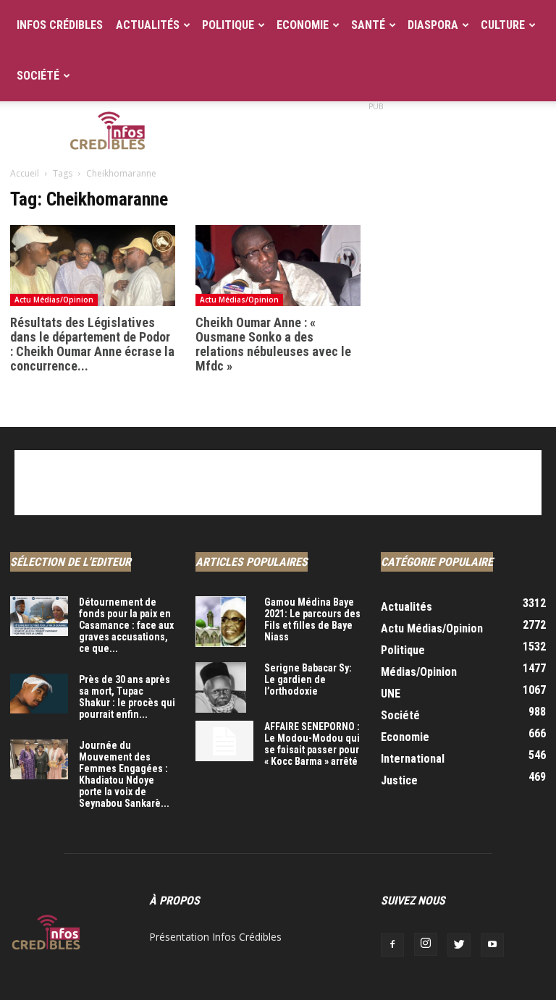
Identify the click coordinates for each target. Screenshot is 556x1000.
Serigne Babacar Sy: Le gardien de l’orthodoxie (308, 679)
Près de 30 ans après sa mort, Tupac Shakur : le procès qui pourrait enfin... (127, 697)
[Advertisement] (375, 133)
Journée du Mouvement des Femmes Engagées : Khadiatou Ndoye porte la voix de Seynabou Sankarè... (124, 774)
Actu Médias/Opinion (53, 300)
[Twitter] (459, 945)
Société (38, 75)
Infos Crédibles (60, 25)
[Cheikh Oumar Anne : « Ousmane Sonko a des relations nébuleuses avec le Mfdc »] (278, 265)
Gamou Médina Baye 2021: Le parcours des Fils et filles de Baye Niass (312, 619)
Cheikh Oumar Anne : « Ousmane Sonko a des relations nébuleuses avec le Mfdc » (273, 344)
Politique (228, 25)
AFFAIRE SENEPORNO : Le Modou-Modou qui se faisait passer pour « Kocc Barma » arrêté (312, 744)
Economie (303, 25)
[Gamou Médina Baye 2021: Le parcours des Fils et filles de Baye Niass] (224, 621)
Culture (503, 25)
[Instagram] (425, 944)
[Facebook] (392, 945)
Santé (368, 25)
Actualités (148, 25)
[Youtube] (492, 945)
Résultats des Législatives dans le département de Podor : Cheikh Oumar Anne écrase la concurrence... (92, 344)
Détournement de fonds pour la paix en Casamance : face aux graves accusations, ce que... (126, 625)
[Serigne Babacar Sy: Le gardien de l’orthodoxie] (224, 687)
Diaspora (433, 25)
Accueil (24, 173)
